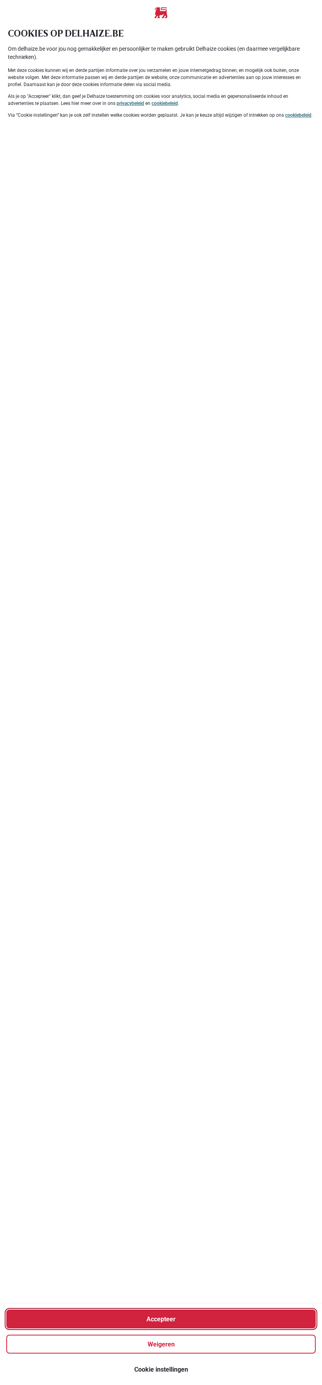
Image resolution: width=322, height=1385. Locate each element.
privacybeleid (130, 103)
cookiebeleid (165, 103)
